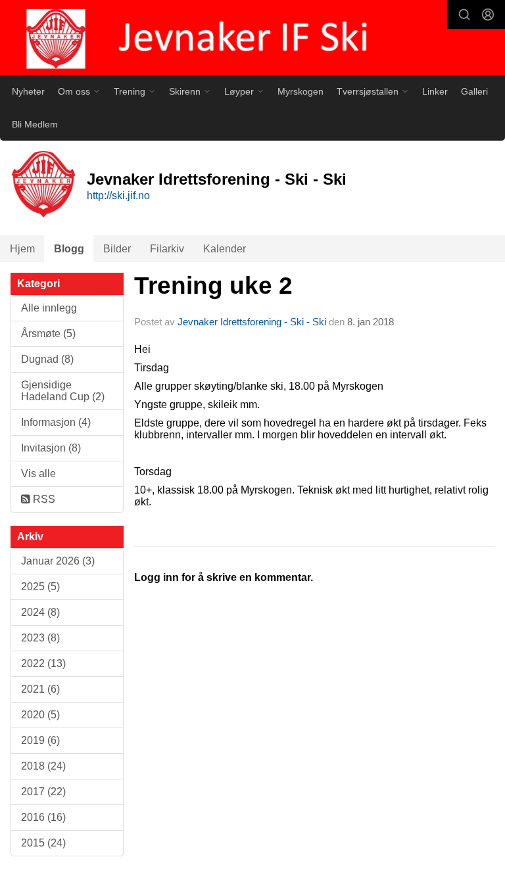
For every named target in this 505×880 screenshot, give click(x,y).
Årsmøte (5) (48, 333)
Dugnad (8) (47, 359)
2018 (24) (43, 766)
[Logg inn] (488, 14)
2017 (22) (43, 791)
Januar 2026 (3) (58, 561)
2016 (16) (43, 817)
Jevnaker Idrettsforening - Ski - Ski (252, 321)
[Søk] (464, 14)
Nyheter (28, 91)
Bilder (117, 248)
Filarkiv (167, 248)
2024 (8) (40, 612)
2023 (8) (40, 637)
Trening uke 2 (213, 285)
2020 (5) (40, 714)
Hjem (22, 248)
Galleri (474, 91)
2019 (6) (40, 740)
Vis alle (38, 473)
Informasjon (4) (56, 422)
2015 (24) (43, 842)
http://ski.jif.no (118, 195)
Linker (435, 91)
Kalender (224, 248)
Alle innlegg (49, 307)
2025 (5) (40, 586)
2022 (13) (43, 663)
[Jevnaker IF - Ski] (252, 38)
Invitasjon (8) (51, 447)
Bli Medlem (35, 124)
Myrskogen (300, 91)
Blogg (69, 248)
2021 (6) (40, 689)
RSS (42, 499)
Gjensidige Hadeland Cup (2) (63, 390)
